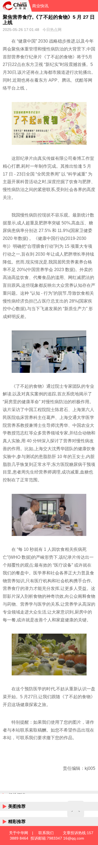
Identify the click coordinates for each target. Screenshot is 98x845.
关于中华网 (18, 833)
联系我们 (46, 833)
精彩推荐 (17, 821)
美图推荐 (17, 806)
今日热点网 (52, 29)
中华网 (14, 6)
